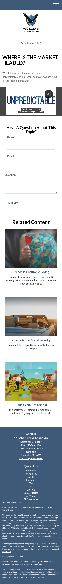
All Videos (31, 496)
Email (10, 156)
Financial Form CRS (13, 502)
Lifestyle (31, 489)
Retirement (31, 470)
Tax (31, 483)
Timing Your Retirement (31, 405)
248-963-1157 (33, 43)
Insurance (31, 480)
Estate (31, 476)
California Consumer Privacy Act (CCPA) (25, 546)
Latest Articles (31, 492)
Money (31, 486)
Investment (31, 473)
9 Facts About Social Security (31, 340)
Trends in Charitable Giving (31, 272)
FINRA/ (36, 564)
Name (10, 137)
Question (10, 175)
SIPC (41, 564)
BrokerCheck (7, 509)
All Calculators (31, 499)
